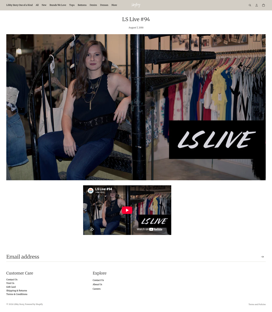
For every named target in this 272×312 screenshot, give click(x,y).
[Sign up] (262, 257)
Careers (97, 288)
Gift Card (11, 286)
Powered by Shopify (34, 304)
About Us (97, 284)
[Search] (249, 5)
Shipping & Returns (16, 290)
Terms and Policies (257, 304)
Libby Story (19, 304)
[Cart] (263, 5)
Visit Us (10, 283)
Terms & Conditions (16, 294)
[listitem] (114, 5)
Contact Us (11, 279)
